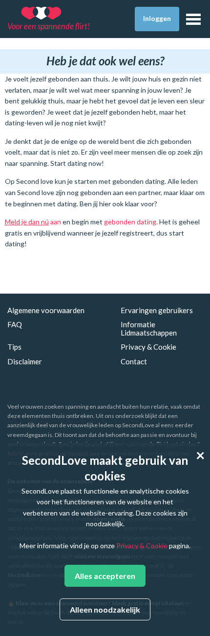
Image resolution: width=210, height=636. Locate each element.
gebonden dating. (131, 222)
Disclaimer (24, 361)
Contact (134, 361)
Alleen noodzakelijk (105, 609)
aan (33, 222)
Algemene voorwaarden (45, 310)
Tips (14, 346)
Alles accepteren (105, 575)
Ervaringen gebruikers (157, 310)
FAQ (14, 324)
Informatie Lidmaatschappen (149, 328)
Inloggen (157, 18)
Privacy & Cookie (148, 346)
